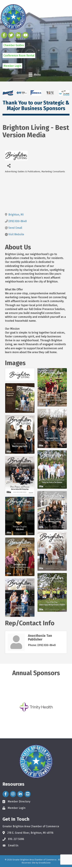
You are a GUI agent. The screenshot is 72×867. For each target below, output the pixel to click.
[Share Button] (9, 165)
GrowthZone (45, 862)
